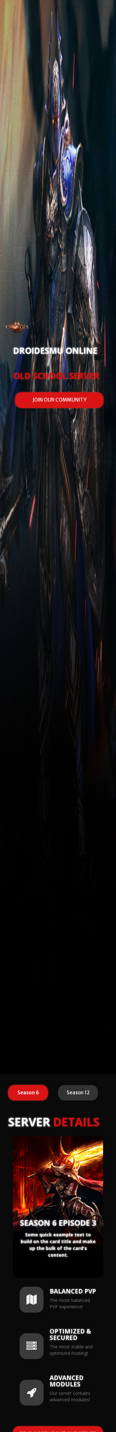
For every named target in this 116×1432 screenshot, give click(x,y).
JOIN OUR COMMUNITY (59, 400)
